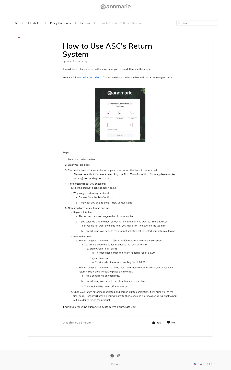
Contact (115, 364)
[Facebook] (112, 356)
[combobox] (196, 23)
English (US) (204, 364)
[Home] (16, 23)
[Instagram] (119, 356)
